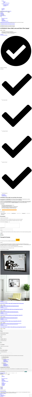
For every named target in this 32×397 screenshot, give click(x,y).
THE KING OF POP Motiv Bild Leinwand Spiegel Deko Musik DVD (11, 315)
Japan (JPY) (4, 5)
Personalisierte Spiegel (6, 359)
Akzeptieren (4, 393)
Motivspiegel (4, 22)
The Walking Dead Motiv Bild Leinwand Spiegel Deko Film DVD (10, 321)
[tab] (17, 194)
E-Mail (1, 230)
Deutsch (4, 1)
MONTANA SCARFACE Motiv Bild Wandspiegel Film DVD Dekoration (12, 303)
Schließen (1, 387)
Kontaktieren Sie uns (6, 365)
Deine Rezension (2, 227)
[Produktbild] (15, 300)
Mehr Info (1, 393)
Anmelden (3, 385)
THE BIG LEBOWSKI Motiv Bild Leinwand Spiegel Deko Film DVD (11, 309)
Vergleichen (3, 384)
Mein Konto (4, 363)
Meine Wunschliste (5, 364)
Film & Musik (8, 22)
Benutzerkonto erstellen (3, 391)
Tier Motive (4, 360)
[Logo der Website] (3, 15)
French (4, 2)
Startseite (1, 22)
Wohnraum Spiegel (5, 361)
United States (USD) (6, 4)
